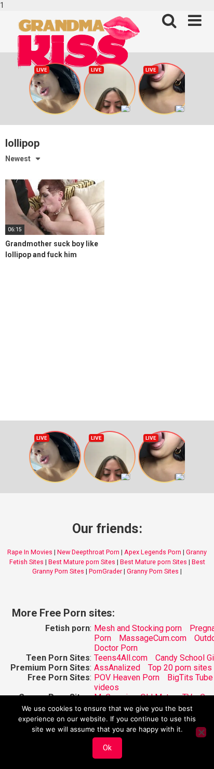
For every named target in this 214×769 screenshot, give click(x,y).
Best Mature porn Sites (81, 562)
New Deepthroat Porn (88, 552)
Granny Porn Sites (153, 571)
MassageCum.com (152, 638)
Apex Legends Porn (152, 552)
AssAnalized (117, 668)
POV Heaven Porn (126, 677)
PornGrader (105, 571)
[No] (201, 732)
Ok (107, 748)
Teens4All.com (121, 658)
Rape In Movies (29, 552)
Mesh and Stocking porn (138, 628)
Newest (18, 159)
